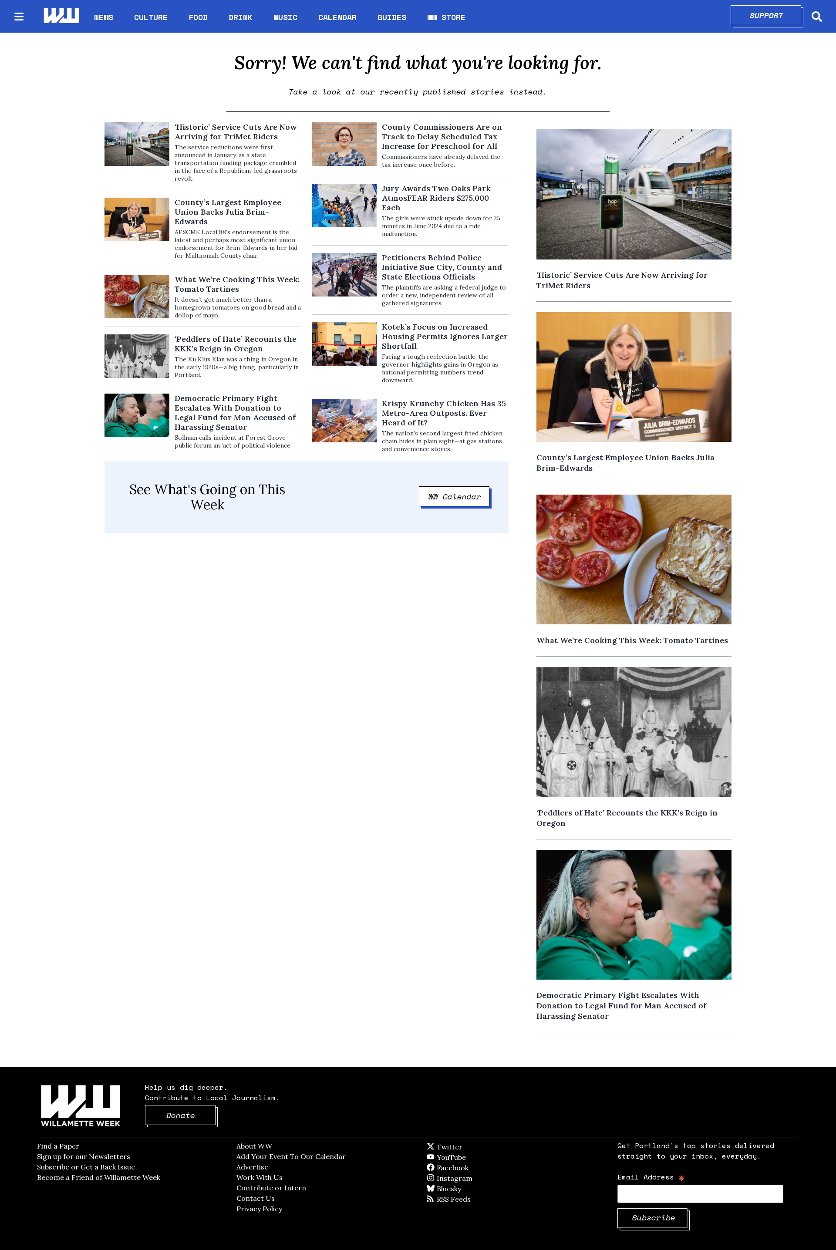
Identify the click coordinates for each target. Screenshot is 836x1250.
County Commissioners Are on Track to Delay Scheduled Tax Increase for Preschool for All (442, 136)
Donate (191, 1115)
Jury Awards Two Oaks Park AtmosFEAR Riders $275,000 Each (436, 198)
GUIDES (392, 17)
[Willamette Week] (61, 16)
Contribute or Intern (271, 1187)
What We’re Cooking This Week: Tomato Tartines (237, 284)
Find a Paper (58, 1146)
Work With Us (259, 1177)
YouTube (466, 1157)
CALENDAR (337, 17)
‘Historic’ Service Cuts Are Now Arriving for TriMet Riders (236, 132)
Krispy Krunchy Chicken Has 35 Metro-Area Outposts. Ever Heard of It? (444, 413)
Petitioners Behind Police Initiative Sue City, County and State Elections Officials (442, 267)
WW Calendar (459, 496)
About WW (254, 1146)
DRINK (241, 17)
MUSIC (285, 17)
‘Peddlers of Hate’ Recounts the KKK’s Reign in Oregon (236, 344)
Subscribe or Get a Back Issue (86, 1166)
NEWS (103, 17)
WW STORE (446, 17)
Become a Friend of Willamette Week (98, 1177)
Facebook (478, 1167)
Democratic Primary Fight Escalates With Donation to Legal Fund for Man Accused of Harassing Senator (235, 413)
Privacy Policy (259, 1208)
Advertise (252, 1166)
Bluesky (461, 1188)
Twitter (471, 1146)
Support (776, 15)
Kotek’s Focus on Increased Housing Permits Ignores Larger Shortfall (445, 336)
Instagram (472, 1178)
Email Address (651, 1176)
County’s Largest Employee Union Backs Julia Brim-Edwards (228, 212)
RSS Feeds (468, 1199)
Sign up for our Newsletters (83, 1156)
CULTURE (151, 17)
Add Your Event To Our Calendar (291, 1156)
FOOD (198, 17)
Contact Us (255, 1198)
